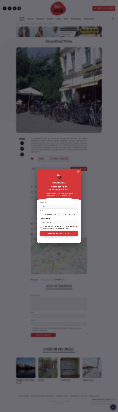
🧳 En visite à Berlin (70, 214)
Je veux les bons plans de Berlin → (59, 233)
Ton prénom (43, 203)
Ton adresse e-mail (45, 218)
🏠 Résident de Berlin (50, 214)
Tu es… (41, 210)
